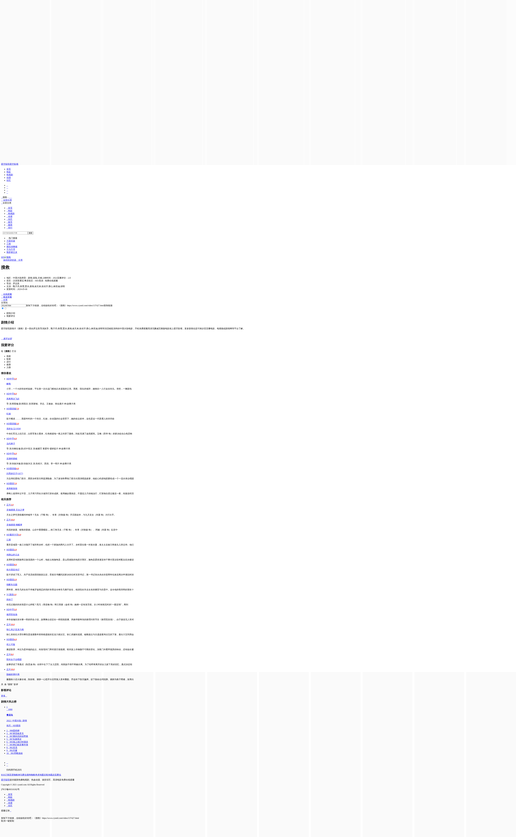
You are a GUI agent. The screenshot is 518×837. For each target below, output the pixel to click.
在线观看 (6, 294)
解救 (8, 384)
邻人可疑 (10, 644)
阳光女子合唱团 (14, 659)
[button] (10, 313)
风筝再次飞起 (12, 399)
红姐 (8, 414)
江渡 (8, 540)
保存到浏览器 (9, 260)
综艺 (8, 180)
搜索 (30, 233)
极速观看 (6, 297)
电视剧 (9, 175)
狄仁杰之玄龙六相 (15, 629)
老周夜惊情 (11, 488)
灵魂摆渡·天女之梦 (15, 510)
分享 (19, 260)
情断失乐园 (11, 584)
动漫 (8, 177)
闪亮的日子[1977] (14, 473)
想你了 (9, 599)
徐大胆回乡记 (12, 570)
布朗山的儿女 (12, 555)
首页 (8, 169)
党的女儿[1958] (13, 429)
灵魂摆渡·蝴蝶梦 (14, 525)
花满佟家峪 (11, 458)
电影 (8, 172)
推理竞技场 (11, 614)
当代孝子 (10, 443)
